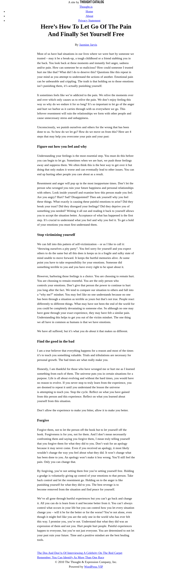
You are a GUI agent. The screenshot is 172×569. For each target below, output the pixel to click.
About (89, 16)
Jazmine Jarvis (88, 44)
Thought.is (86, 6)
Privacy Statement (89, 20)
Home (89, 11)
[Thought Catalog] (92, 2)
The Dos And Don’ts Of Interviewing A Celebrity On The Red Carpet (79, 553)
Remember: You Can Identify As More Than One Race (70, 557)
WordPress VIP (93, 566)
